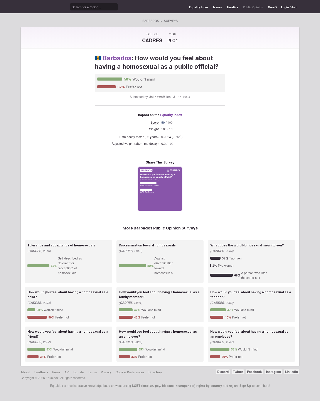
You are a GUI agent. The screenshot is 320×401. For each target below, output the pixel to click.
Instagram (273, 371)
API (66, 372)
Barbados (117, 58)
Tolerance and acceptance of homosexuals (61, 245)
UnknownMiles (160, 96)
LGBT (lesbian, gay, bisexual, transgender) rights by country (177, 385)
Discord (223, 371)
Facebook (254, 371)
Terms (92, 372)
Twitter (238, 371)
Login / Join (289, 7)
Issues (217, 7)
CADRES (152, 40)
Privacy (106, 372)
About (25, 372)
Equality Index (198, 7)
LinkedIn (291, 371)
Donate (78, 372)
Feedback (41, 372)
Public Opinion (253, 7)
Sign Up (245, 385)
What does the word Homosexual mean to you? (247, 245)
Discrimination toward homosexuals (147, 245)
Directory (155, 372)
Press (56, 372)
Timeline (232, 7)
